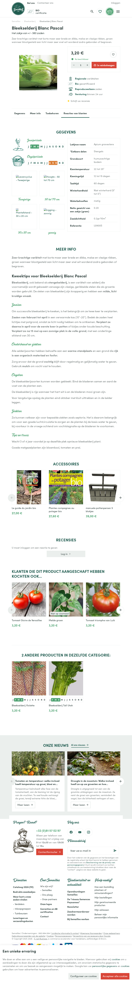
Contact (44, 916)
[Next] (120, 498)
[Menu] (118, 11)
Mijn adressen (101, 909)
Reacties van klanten (75, 113)
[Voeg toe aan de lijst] (42, 474)
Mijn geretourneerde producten (105, 904)
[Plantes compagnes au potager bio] (66, 487)
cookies (116, 959)
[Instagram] (88, 832)
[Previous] (12, 498)
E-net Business (40, 938)
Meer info (35, 113)
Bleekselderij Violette (23, 705)
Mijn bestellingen (103, 897)
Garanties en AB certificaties (48, 910)
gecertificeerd (85, 83)
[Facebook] (71, 832)
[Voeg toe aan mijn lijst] (113, 54)
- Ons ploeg (46, 894)
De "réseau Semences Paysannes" (78, 901)
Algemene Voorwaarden (91, 933)
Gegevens (19, 113)
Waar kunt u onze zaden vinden (22, 898)
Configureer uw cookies (83, 976)
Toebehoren (52, 113)
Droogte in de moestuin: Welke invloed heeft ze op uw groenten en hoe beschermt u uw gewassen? (92, 782)
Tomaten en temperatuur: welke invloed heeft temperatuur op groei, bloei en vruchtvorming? (37, 782)
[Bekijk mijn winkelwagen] (110, 11)
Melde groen (56, 620)
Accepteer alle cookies (115, 976)
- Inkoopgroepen (22, 908)
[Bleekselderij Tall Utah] (66, 678)
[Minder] (24, 520)
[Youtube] (80, 832)
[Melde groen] (66, 599)
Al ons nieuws (78, 744)
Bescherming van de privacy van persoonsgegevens (91, 863)
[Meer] (14, 520)
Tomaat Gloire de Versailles (27, 620)
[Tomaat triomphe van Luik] (103, 599)
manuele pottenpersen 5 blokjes (99, 509)
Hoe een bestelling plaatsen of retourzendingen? (104, 889)
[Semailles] (18, 8)
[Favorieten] (100, 11)
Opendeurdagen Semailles (76, 893)
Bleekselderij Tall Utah (61, 705)
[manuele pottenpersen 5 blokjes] (103, 487)
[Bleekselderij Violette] (29, 678)
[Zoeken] (92, 11)
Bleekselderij (30, 21)
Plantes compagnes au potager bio (61, 509)
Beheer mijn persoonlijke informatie (106, 916)
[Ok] (115, 851)
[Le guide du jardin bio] (29, 487)
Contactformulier (47, 852)
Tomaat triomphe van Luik (100, 620)
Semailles (16, 21)
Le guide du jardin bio (24, 508)
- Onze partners (48, 899)
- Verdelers (18, 904)
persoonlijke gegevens (104, 966)
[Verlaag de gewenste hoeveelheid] (74, 65)
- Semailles (46, 890)
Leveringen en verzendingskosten (23, 919)
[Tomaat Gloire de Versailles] (29, 599)
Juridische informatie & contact (65, 933)
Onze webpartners (111, 933)
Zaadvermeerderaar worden (78, 913)
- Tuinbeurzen (20, 913)
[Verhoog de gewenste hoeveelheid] (87, 65)
